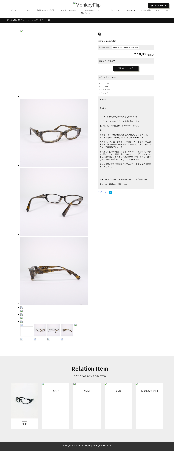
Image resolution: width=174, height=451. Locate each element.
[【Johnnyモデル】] (137, 384)
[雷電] (24, 417)
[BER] (106, 384)
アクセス (27, 10)
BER (118, 391)
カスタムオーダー (68, 10)
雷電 (24, 424)
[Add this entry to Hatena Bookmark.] (110, 193)
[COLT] (74, 384)
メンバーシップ (112, 10)
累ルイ (55, 391)
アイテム (13, 10)
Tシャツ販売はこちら (150, 10)
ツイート (102, 192)
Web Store (160, 5)
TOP (14, 20)
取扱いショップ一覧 (45, 10)
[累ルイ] (43, 384)
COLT (87, 391)
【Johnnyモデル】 (149, 391)
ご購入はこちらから (126, 68)
